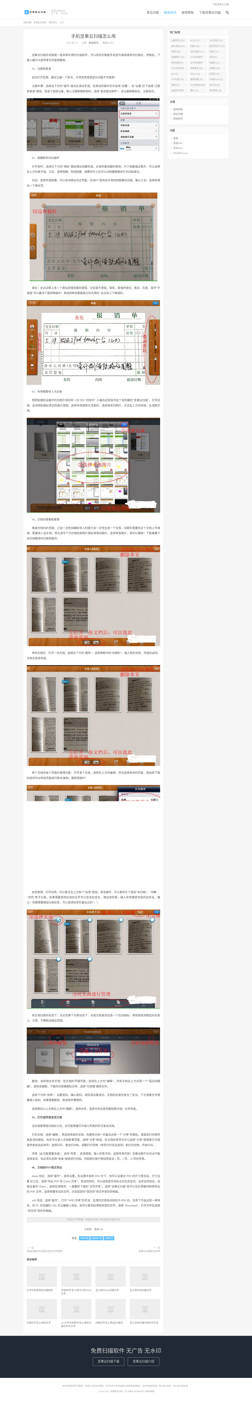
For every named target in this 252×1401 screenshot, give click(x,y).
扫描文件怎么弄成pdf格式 (109, 1322)
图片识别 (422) (177, 46)
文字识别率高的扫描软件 (40, 1290)
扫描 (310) (194, 46)
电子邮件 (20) (215, 90)
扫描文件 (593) (177, 40)
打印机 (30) (214, 74)
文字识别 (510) (216, 40)
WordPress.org (180, 153)
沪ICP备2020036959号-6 (135, 1391)
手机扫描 (84, 1238)
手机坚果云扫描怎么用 (93, 36)
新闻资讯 (170, 12)
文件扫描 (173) (196, 51)
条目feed (177, 143)
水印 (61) (213, 57)
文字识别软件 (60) (196, 63)
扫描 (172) (213, 51)
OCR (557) (195, 40)
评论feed (177, 148)
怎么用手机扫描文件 (140, 1290)
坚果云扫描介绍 (143, 1361)
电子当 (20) (214, 85)
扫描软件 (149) (177, 57)
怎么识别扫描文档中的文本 (144, 1322)
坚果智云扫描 (35, 12)
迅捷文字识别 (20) (177, 91)
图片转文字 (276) (217, 46)
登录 (175, 138)
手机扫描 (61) (177, 63)
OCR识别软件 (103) (196, 58)
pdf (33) (174, 74)
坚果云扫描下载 (108, 1361)
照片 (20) (194, 90)
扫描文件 (109, 1238)
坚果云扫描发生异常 (149, 1251)
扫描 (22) (175, 85)
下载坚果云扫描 (210, 12)
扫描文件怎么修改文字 (39, 1322)
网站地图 (150, 1391)
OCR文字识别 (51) (177, 69)
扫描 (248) (175, 51)
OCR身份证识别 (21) (197, 86)
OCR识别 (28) (177, 79)
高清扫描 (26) (196, 79)
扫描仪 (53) (214, 63)
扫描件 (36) (214, 68)
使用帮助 (188, 12)
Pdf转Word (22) (216, 79)
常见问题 (153, 12)
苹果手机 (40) (196, 68)
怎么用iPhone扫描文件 (107, 1290)
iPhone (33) (195, 74)
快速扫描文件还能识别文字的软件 (45, 1251)
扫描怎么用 (97, 1238)
